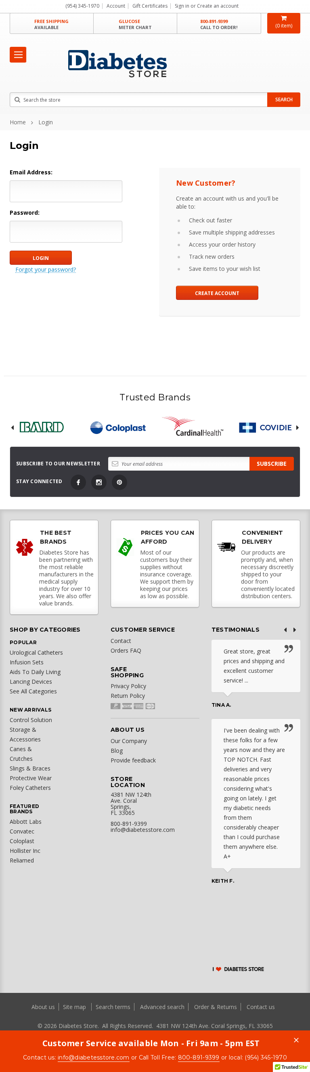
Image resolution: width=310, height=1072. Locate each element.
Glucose (135, 24)
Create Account (217, 293)
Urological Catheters (36, 652)
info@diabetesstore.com (94, 1057)
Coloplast (22, 841)
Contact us (261, 1007)
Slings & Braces (30, 768)
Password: (25, 212)
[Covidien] (269, 427)
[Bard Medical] (41, 427)
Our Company (129, 741)
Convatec (22, 831)
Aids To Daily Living (35, 672)
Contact (121, 641)
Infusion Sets (27, 662)
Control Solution (31, 720)
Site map (75, 1007)
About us (44, 1007)
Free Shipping (51, 24)
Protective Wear (31, 778)
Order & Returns (215, 1007)
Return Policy (128, 695)
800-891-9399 (218, 24)
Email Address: (31, 172)
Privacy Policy (128, 686)
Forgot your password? (45, 269)
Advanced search (162, 1007)
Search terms (113, 1007)
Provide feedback (133, 760)
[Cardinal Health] (193, 427)
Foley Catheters (30, 787)
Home (18, 122)
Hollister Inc (25, 850)
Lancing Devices (31, 681)
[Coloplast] (117, 427)
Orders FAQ (126, 650)
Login (45, 122)
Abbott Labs (26, 821)
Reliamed (22, 860)
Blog (117, 750)
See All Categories (33, 691)
